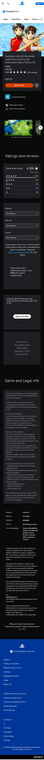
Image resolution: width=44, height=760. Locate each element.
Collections (16, 19)
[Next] (40, 128)
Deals (26, 19)
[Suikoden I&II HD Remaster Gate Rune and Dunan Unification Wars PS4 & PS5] (19, 128)
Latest (5, 19)
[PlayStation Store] (11, 11)
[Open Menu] (3, 3)
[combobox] (22, 213)
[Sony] (38, 759)
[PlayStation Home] (22, 3)
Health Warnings (11, 597)
